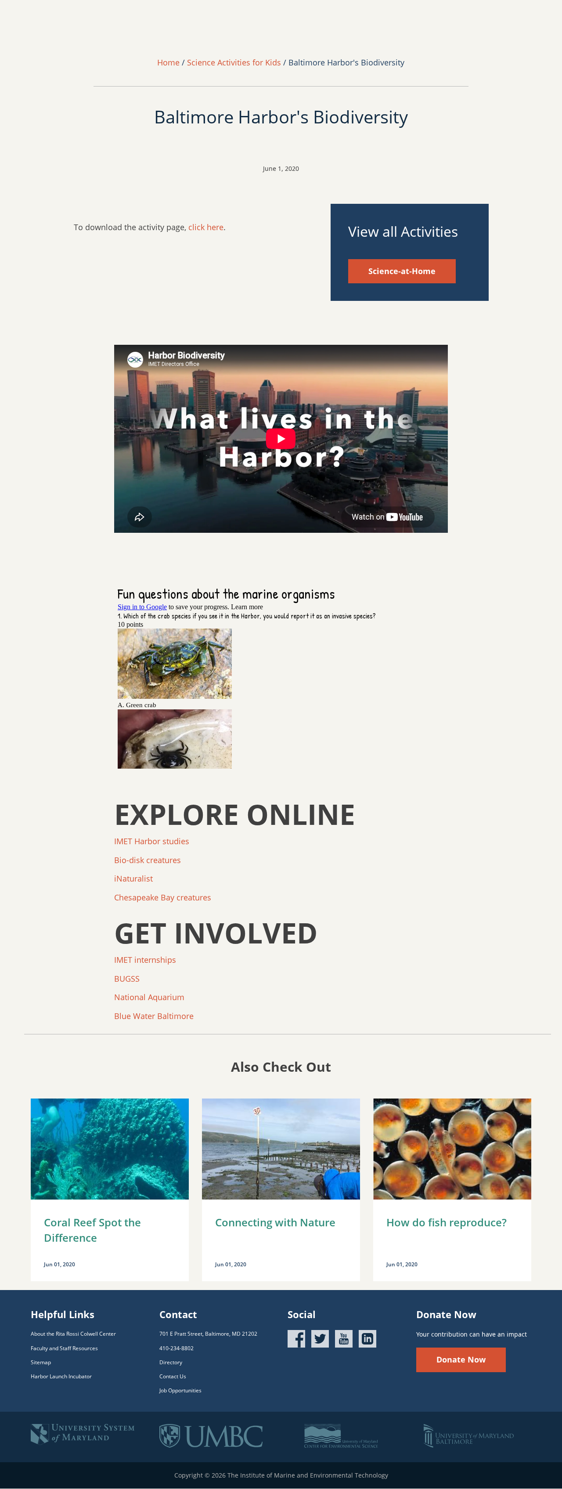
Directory (170, 1362)
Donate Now (461, 1359)
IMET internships (145, 959)
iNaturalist (134, 878)
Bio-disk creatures (147, 860)
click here (205, 227)
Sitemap (41, 1362)
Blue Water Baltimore (154, 1016)
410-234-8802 (176, 1348)
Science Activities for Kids (234, 62)
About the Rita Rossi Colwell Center (73, 1333)
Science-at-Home (402, 271)
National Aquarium (149, 997)
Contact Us (172, 1376)
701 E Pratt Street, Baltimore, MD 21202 (208, 1333)
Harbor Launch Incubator (61, 1376)
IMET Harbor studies (151, 841)
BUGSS (128, 978)
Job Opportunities (180, 1390)
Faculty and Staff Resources (64, 1348)
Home (168, 62)
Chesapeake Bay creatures (163, 897)
